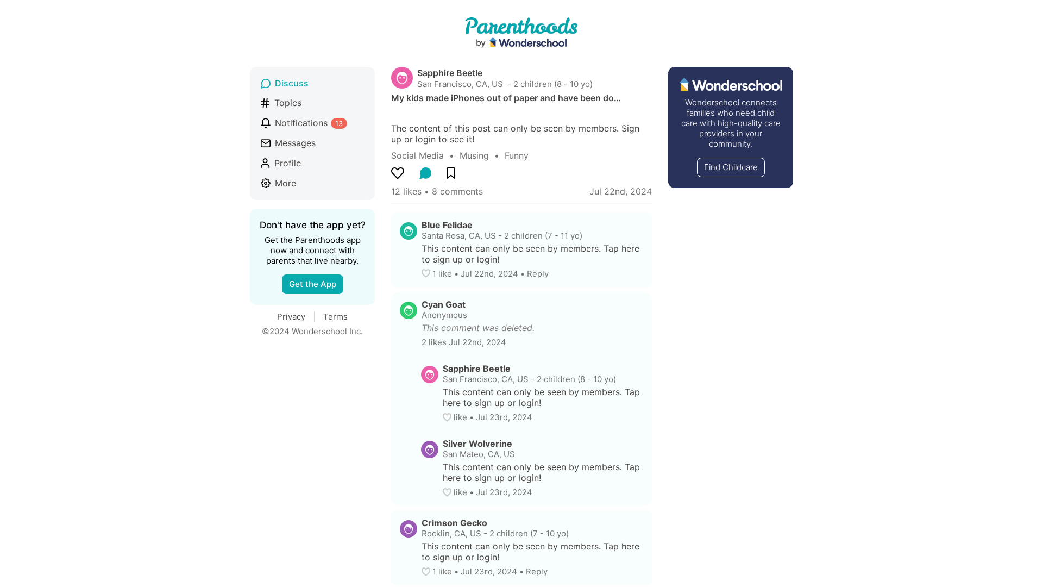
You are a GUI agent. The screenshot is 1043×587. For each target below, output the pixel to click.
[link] (425, 155)
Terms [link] (335, 316)
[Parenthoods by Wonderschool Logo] (521, 33)
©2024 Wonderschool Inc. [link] (312, 331)
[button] (427, 273)
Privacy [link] (291, 316)
